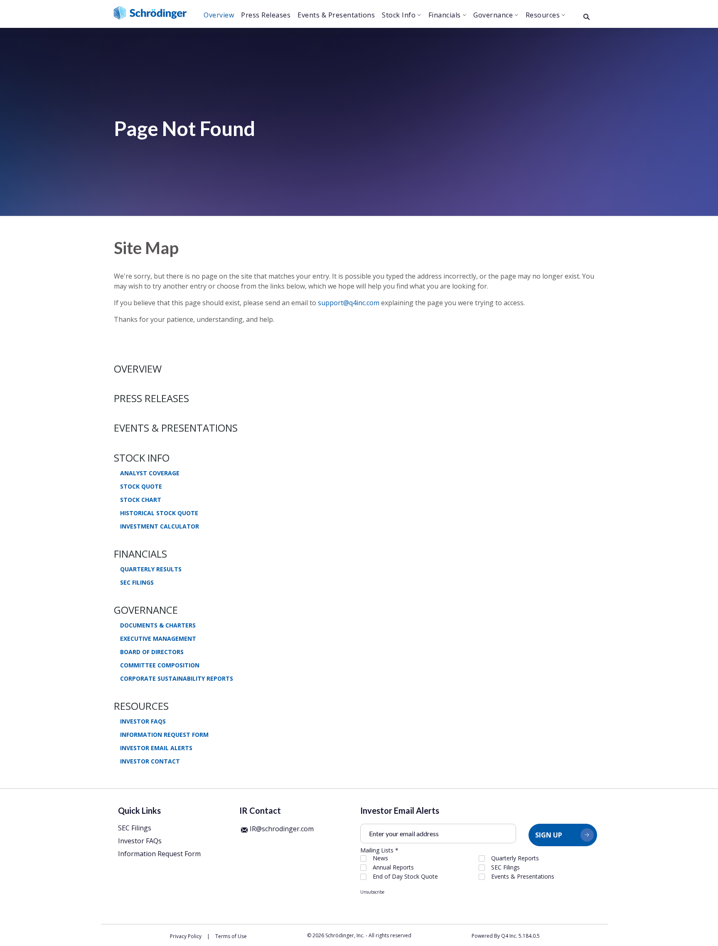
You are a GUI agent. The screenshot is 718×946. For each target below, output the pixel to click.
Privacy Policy (186, 936)
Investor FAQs (143, 721)
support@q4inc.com (348, 302)
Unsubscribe (372, 892)
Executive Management (158, 638)
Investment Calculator (159, 526)
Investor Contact (150, 761)
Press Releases (151, 398)
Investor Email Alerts (156, 748)
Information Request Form (164, 735)
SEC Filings (137, 582)
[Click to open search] (586, 17)
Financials (140, 553)
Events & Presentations (176, 427)
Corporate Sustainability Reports (176, 678)
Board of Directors (152, 652)
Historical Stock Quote (159, 513)
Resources (141, 705)
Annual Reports (393, 867)
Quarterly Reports (515, 858)
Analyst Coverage (150, 473)
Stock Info (142, 457)
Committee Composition (159, 665)
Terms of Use (231, 936)
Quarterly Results (151, 569)
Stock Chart (140, 500)
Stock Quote (141, 486)
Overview (138, 368)
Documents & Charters (158, 625)
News (380, 858)
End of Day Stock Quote (405, 876)
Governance (146, 609)
